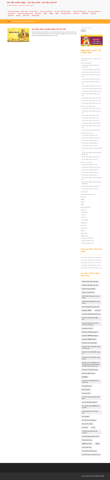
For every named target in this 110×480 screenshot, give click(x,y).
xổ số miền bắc (86, 447)
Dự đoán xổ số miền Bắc (89, 343)
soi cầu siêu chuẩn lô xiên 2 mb (90, 115)
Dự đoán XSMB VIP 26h (89, 339)
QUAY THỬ (26, 15)
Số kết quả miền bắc (87, 238)
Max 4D (84, 217)
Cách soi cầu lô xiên (88, 292)
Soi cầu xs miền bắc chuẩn (62, 11)
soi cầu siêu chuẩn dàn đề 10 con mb (91, 94)
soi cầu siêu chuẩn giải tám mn (90, 172)
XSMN (51, 13)
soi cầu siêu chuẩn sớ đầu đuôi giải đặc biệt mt (91, 153)
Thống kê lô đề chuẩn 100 (25, 13)
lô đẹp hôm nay (86, 386)
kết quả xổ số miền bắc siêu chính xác (90, 381)
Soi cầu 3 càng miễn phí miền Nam (90, 397)
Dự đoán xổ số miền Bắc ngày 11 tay (91, 358)
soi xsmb (84, 427)
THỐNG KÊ (85, 13)
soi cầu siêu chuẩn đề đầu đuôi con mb (91, 111)
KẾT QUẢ (38, 13)
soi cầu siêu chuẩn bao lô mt (89, 135)
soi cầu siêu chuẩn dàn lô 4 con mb (91, 100)
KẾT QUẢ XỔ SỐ (66, 13)
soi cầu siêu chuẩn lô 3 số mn (90, 175)
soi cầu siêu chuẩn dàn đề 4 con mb (91, 86)
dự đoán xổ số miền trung (89, 369)
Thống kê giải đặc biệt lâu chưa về (89, 431)
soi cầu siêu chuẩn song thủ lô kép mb (91, 126)
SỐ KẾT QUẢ (35, 15)
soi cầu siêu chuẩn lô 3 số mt (89, 145)
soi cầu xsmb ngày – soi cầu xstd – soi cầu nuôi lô (32, 2)
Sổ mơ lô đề (11, 13)
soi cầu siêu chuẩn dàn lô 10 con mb (92, 98)
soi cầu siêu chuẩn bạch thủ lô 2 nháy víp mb (90, 66)
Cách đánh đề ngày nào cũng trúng (91, 302)
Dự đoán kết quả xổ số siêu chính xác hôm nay (90, 323)
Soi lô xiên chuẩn (87, 424)
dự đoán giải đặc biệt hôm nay (91, 314)
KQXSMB (84, 377)
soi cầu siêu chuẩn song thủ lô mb (91, 130)
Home (9, 21)
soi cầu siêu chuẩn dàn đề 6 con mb (91, 88)
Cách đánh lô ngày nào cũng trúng (90, 296)
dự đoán (97, 310)
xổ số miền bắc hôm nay (89, 451)
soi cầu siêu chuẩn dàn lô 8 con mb (91, 108)
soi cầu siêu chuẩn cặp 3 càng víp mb (91, 82)
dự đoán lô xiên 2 (87, 328)
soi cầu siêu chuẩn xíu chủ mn (90, 188)
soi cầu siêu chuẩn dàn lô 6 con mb (91, 103)
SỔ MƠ (18, 15)
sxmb (93, 427)
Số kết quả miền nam (87, 243)
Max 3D (84, 214)
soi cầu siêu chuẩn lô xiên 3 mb (90, 118)
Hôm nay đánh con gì (88, 373)
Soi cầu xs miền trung (79, 11)
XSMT (57, 13)
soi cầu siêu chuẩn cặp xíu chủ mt (91, 137)
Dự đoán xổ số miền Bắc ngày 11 (91, 352)
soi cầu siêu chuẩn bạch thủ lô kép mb (91, 75)
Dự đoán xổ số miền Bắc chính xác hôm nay (91, 347)
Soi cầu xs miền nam (94, 11)
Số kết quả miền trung (88, 240)
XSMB (45, 13)
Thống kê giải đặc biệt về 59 (90, 436)
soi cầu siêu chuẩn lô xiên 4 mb (90, 120)
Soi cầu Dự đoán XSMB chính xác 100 (90, 406)
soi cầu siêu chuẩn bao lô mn (90, 164)
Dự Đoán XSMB (86, 310)
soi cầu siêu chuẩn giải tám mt (90, 143)
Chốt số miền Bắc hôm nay (90, 285)
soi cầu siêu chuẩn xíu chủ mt (90, 159)
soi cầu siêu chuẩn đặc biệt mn (90, 169)
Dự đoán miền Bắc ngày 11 (90, 332)
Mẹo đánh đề (86, 389)
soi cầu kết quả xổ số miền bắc (90, 412)
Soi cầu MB (85, 416)
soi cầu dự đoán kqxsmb (89, 402)
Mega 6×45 (85, 212)
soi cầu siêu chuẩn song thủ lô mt (91, 156)
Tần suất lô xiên (87, 440)
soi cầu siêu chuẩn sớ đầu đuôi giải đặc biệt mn (91, 182)
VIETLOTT (76, 13)
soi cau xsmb (86, 393)
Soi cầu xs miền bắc (46, 11)
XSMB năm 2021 (87, 443)
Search (83, 30)
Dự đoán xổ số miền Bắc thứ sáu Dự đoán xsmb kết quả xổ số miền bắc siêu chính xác (91, 364)
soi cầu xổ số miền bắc (89, 420)
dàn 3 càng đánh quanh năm (90, 306)
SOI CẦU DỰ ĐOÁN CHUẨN (96, 476)
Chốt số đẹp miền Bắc (88, 288)
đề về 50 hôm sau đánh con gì (91, 454)
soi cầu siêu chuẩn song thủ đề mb (91, 123)
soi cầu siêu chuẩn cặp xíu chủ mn (91, 167)
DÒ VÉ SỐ (11, 15)
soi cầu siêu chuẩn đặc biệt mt (90, 140)
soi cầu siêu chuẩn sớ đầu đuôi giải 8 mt (92, 149)
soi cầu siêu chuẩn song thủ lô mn (91, 186)
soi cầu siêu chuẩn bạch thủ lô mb (49, 29)
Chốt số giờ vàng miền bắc (90, 281)
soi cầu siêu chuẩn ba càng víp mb (91, 69)
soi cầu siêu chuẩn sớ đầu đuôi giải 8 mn (92, 178)
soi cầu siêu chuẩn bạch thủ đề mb (91, 72)
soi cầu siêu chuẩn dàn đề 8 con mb (91, 91)
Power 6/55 (85, 220)
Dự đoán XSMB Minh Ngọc (90, 335)
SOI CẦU (93, 13)
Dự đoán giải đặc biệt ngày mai (90, 318)
